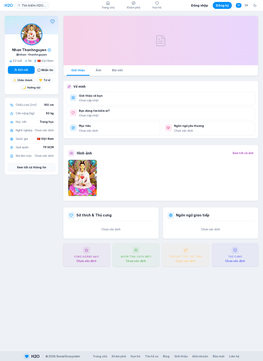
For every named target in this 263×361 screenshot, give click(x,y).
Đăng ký (222, 5)
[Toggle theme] (254, 5)
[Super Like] (52, 21)
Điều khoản (200, 356)
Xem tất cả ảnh (243, 153)
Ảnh (98, 70)
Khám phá (119, 356)
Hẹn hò (135, 356)
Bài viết (117, 70)
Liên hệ (234, 356)
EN (246, 5)
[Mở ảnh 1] (82, 178)
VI (238, 5)
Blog (166, 356)
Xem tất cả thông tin (31, 167)
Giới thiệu (78, 70)
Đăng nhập (199, 5)
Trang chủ (100, 356)
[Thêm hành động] (10, 21)
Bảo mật (218, 356)
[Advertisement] (160, 306)
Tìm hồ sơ (151, 356)
